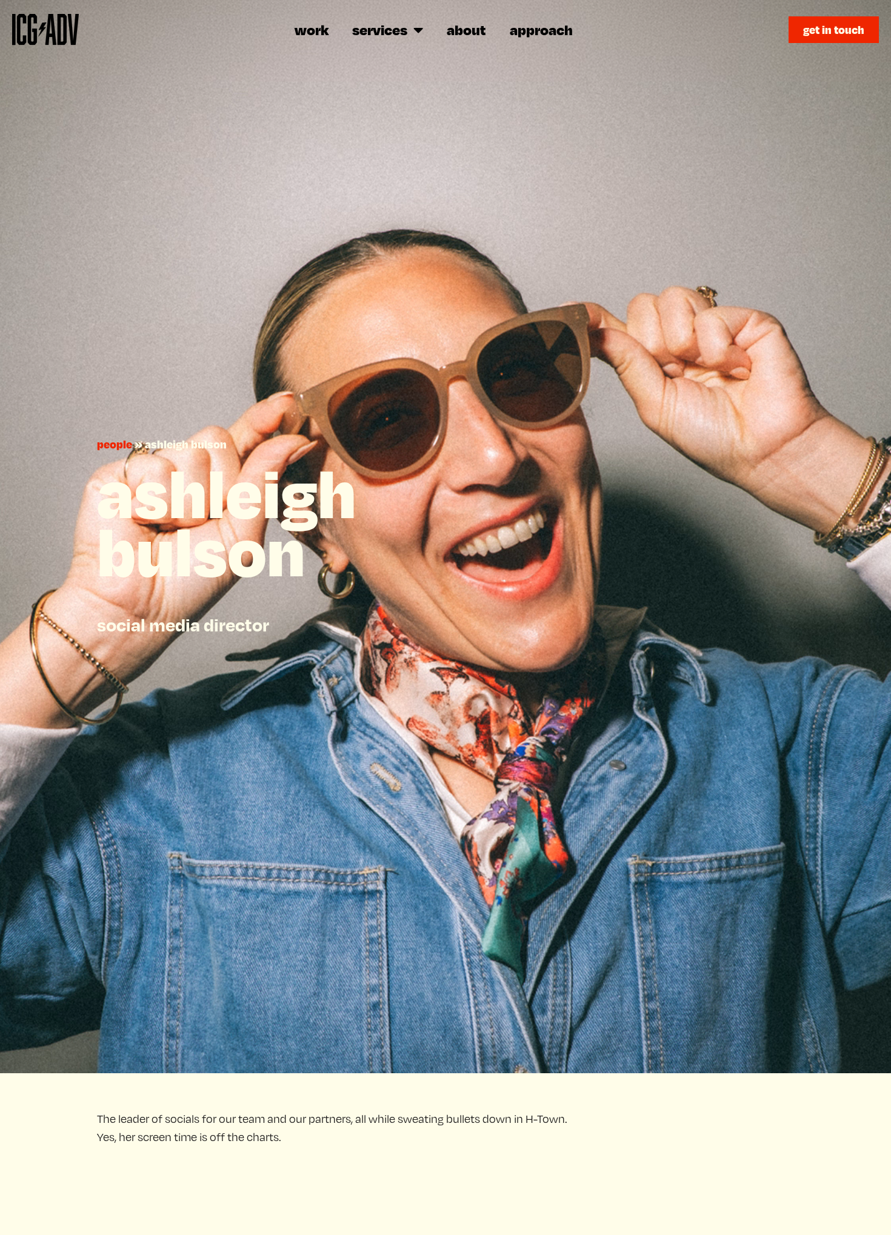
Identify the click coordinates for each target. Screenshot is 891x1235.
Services (379, 29)
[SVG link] (45, 29)
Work (312, 29)
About (466, 29)
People (114, 444)
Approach (541, 29)
